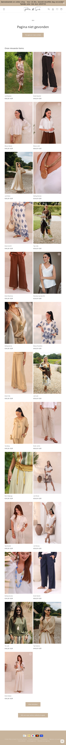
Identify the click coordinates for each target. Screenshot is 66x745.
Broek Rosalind (37, 96)
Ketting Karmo (8, 346)
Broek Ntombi (36, 596)
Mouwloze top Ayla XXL (39, 296)
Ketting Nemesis (37, 196)
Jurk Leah (35, 396)
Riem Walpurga (8, 496)
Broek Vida (7, 396)
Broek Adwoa (8, 696)
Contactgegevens (31, 741)
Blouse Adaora (8, 146)
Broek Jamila (36, 446)
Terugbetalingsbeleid (33, 739)
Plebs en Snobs (12, 739)
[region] (33, 3)
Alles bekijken (33, 704)
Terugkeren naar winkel (33, 35)
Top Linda (35, 246)
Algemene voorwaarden (55, 739)
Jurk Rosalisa (8, 96)
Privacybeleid (44, 739)
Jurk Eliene (7, 196)
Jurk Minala (36, 496)
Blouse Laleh (36, 146)
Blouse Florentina (37, 346)
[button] (4, 9)
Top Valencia (36, 646)
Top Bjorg (7, 446)
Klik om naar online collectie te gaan (33, 715)
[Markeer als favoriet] (30, 54)
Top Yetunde (8, 546)
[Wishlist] (57, 9)
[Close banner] (64, 3)
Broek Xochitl (8, 246)
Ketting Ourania (9, 596)
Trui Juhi (7, 646)
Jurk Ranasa (36, 546)
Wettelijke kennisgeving (44, 741)
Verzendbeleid (21, 741)
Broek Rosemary (9, 296)
